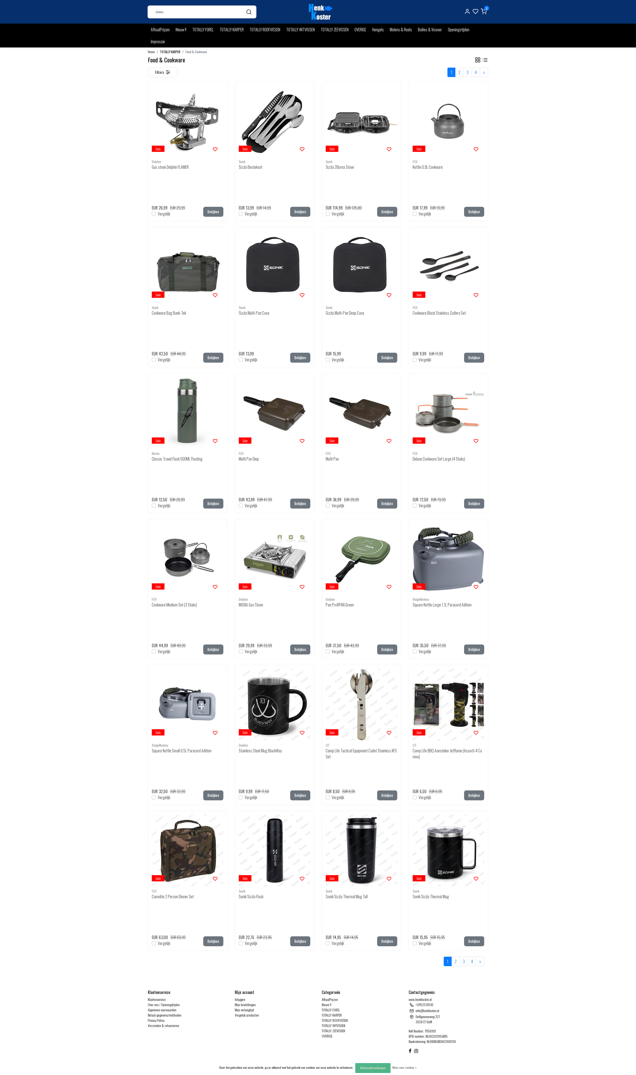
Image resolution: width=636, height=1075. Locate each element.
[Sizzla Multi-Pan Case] (274, 267)
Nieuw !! (181, 30)
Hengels (378, 30)
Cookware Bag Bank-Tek (169, 313)
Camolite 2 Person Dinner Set (173, 897)
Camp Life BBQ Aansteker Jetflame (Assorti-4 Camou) (447, 754)
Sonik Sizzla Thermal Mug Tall (347, 897)
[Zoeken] (249, 11)
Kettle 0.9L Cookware (428, 167)
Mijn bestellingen (245, 1004)
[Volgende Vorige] (484, 72)
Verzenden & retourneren (163, 1025)
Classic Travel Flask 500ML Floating (177, 459)
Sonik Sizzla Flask (251, 897)
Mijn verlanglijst (244, 1009)
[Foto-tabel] (478, 60)
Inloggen (240, 999)
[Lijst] (485, 60)
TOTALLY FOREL (203, 30)
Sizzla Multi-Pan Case (254, 313)
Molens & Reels (401, 30)
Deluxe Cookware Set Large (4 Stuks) (439, 459)
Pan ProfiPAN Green (340, 605)
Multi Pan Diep (249, 459)
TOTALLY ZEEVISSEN (335, 30)
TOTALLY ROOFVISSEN (265, 30)
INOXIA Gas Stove (251, 605)
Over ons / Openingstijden (164, 1004)
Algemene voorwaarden (162, 1009)
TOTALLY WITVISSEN (300, 30)
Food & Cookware (196, 51)
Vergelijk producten (247, 1015)
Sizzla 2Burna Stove (340, 167)
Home (151, 51)
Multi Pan (332, 459)
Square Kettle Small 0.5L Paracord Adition (181, 751)
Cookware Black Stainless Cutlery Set (439, 313)
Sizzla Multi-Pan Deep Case (345, 313)
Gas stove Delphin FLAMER (170, 167)
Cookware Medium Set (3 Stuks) (174, 605)
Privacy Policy (156, 1020)
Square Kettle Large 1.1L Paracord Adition (442, 605)
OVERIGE (360, 30)
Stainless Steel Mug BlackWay (260, 751)
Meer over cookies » (405, 1067)
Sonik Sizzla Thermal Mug (431, 897)
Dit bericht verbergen (373, 1068)
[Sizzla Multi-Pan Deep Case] (361, 267)
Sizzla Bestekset (250, 167)
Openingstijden (458, 30)
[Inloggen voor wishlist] (215, 148)
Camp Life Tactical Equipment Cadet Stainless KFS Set (361, 754)
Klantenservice (157, 999)
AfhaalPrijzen (160, 30)
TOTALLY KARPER (232, 30)
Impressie (158, 41)
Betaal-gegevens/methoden (164, 1015)
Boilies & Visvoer (430, 30)
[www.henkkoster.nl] (319, 12)
